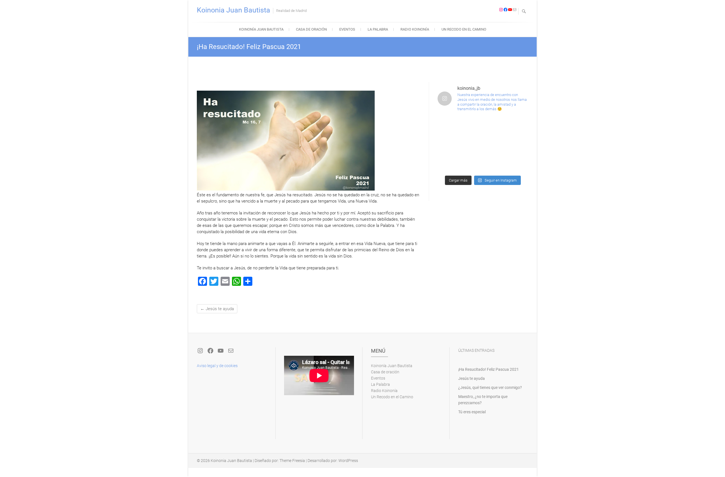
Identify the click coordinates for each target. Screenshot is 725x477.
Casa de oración (311, 29)
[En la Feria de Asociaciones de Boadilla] (452, 145)
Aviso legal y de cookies (217, 365)
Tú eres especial (472, 412)
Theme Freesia (292, 460)
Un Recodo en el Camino (392, 397)
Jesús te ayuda (217, 308)
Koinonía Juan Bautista (261, 29)
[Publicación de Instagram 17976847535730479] (452, 126)
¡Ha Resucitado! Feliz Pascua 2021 (488, 369)
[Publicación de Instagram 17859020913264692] (483, 126)
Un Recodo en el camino (464, 29)
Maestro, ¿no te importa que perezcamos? (483, 399)
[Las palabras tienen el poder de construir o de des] (483, 145)
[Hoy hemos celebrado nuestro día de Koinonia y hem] (513, 126)
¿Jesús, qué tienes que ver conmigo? (490, 387)
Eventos (347, 29)
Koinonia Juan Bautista (233, 10)
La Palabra (378, 29)
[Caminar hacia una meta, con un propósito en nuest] (513, 162)
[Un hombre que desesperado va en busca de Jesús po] (483, 162)
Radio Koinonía (414, 29)
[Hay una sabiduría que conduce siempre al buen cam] (513, 145)
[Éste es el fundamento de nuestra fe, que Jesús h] (452, 162)
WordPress (348, 460)
